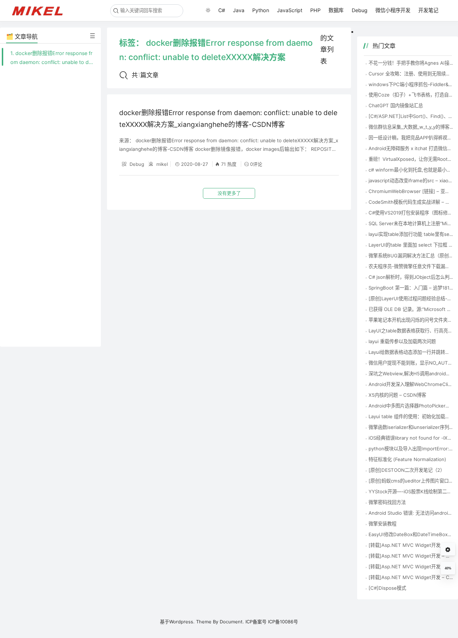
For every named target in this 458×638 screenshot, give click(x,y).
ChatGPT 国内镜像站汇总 (396, 105)
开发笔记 (428, 10)
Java (238, 10)
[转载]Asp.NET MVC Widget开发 (404, 566)
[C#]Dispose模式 (387, 588)
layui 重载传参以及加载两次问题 (402, 341)
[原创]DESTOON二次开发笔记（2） (407, 470)
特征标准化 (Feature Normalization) (407, 459)
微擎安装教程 (382, 523)
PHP (315, 10)
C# (221, 10)
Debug (359, 10)
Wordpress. (182, 621)
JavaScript (289, 10)
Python (260, 10)
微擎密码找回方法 (387, 502)
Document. (232, 621)
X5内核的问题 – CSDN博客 (397, 395)
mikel (161, 164)
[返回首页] (40, 10)
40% (448, 568)
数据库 (336, 10)
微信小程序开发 (392, 10)
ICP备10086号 (283, 621)
